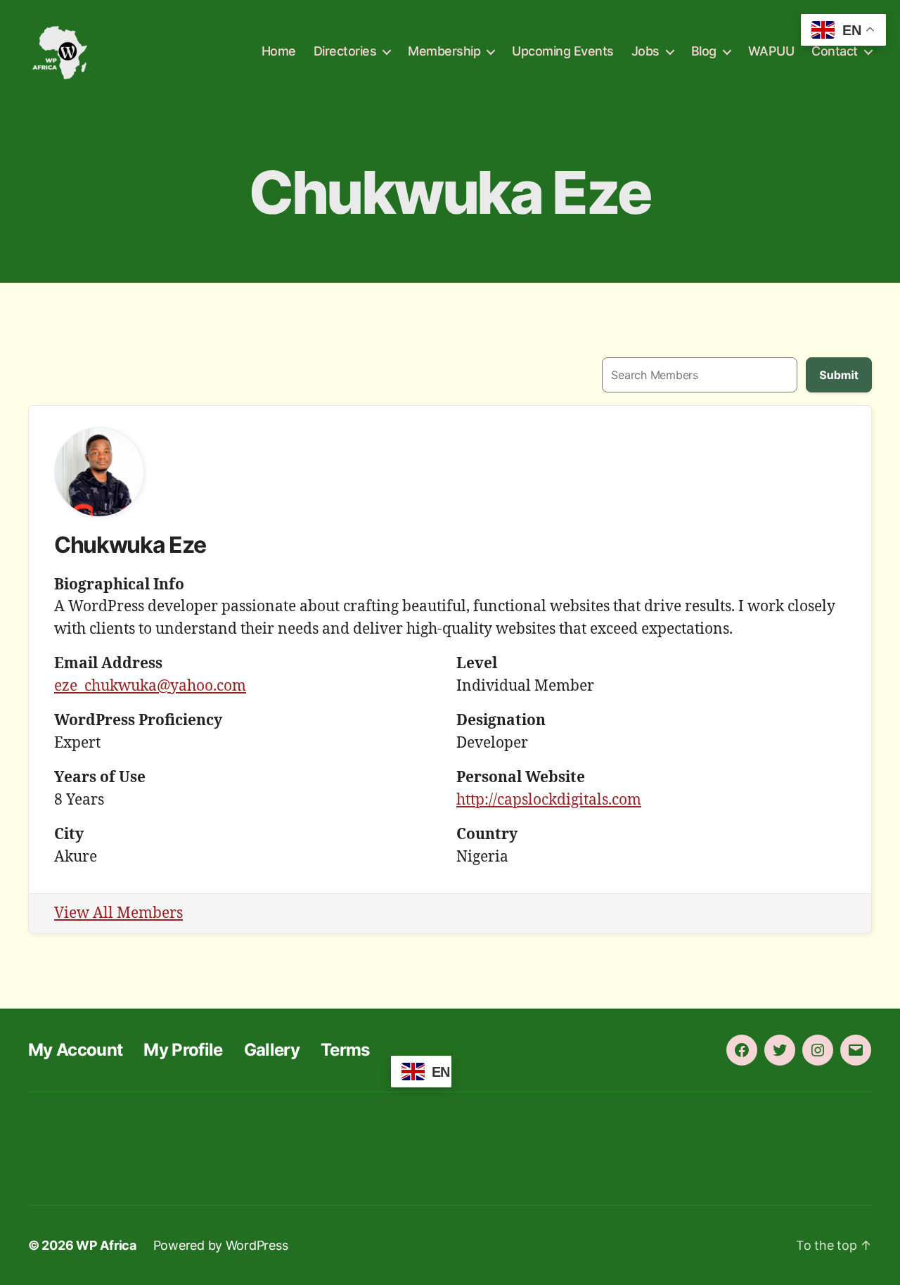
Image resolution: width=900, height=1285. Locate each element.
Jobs (645, 51)
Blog (703, 51)
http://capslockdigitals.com (548, 800)
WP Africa (106, 1245)
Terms (345, 1050)
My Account (75, 1050)
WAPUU (771, 51)
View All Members (118, 913)
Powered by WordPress (220, 1245)
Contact (834, 51)
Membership (444, 51)
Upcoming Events (563, 51)
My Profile (182, 1050)
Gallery (272, 1050)
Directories (345, 51)
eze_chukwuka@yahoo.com (150, 686)
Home (279, 51)
